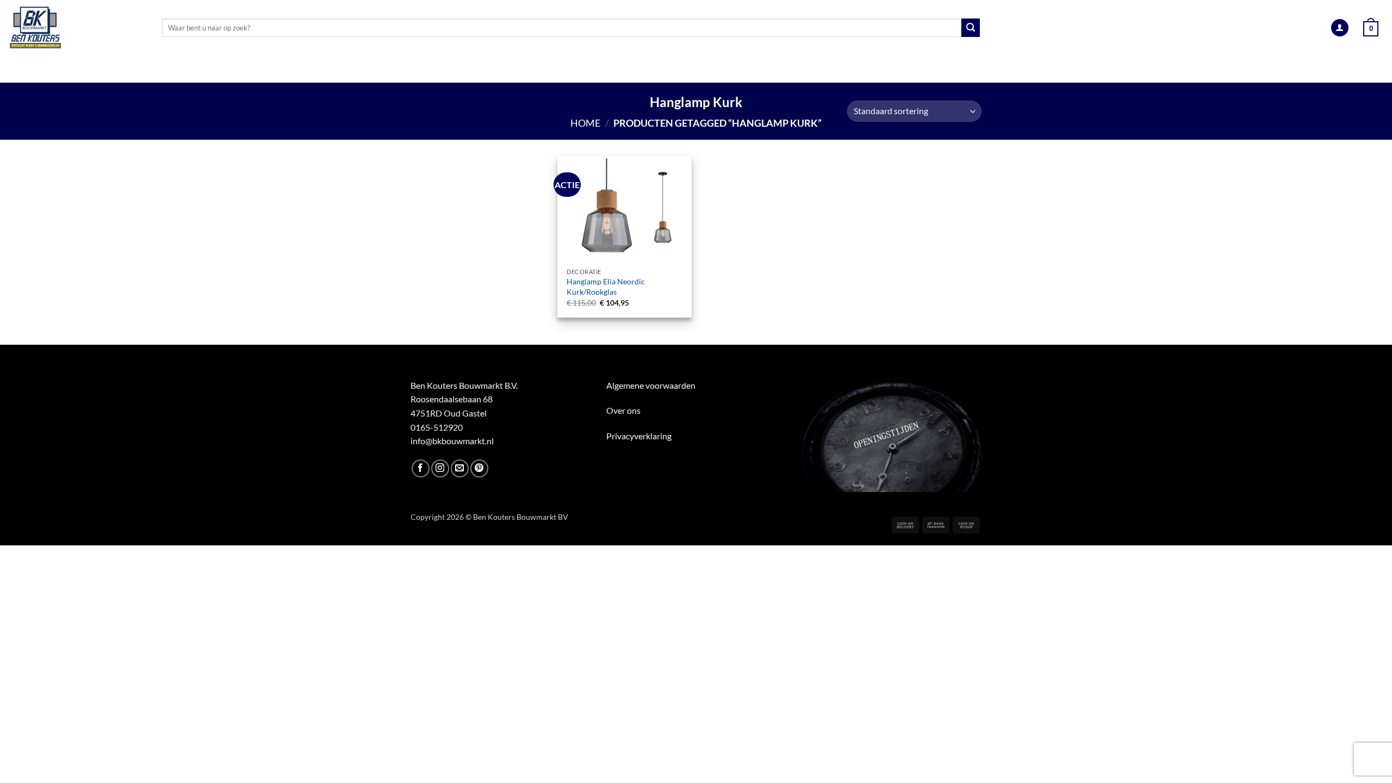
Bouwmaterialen (599, 69)
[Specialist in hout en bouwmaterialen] (77, 27)
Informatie (1000, 69)
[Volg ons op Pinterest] (479, 468)
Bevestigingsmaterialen (903, 69)
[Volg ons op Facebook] (421, 468)
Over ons (623, 410)
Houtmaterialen (403, 69)
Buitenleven (684, 69)
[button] (1339, 28)
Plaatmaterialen (504, 69)
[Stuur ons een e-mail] (460, 468)
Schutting (754, 69)
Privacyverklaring (639, 436)
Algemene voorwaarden (650, 385)
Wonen (813, 69)
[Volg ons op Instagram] (440, 468)
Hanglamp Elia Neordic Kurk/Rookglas (606, 286)
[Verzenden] (970, 27)
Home (585, 123)
